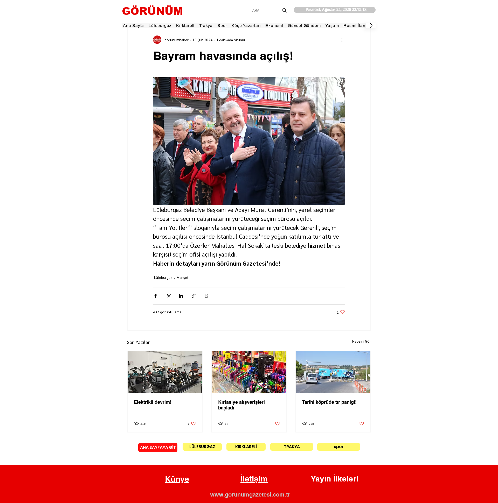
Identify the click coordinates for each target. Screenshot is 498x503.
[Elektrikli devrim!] (165, 372)
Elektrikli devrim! (152, 402)
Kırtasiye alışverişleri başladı (241, 404)
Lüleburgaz (163, 277)
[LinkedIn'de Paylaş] (180, 295)
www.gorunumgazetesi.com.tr (250, 494)
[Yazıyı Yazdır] (206, 295)
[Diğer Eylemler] (342, 40)
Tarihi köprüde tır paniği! (329, 402)
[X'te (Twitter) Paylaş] (168, 295)
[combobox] (270, 10)
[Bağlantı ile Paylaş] (193, 295)
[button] (177, 479)
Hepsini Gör (361, 341)
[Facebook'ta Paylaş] (155, 295)
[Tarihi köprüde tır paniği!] (333, 372)
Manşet (183, 277)
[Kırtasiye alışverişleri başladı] (249, 372)
